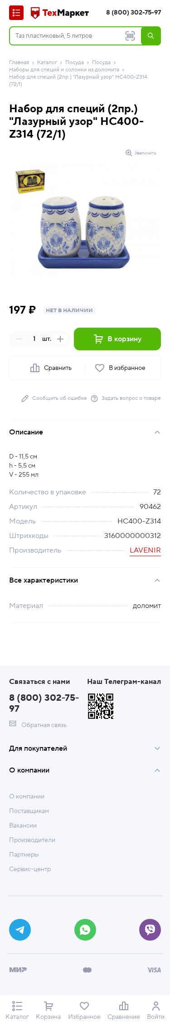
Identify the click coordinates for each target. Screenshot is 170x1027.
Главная (19, 62)
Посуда (74, 62)
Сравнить (58, 368)
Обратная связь (43, 725)
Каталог (47, 62)
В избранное (127, 368)
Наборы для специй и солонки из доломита (64, 69)
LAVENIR (145, 550)
